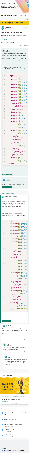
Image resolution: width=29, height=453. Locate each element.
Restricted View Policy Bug (10, 419)
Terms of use (20, 445)
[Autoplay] (12, 403)
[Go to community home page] (10, 15)
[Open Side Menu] (1, 16)
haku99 (12, 421)
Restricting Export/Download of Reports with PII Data (15, 413)
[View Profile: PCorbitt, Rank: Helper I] (2, 28)
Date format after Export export (11, 435)
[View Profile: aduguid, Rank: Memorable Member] (3, 197)
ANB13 (10, 431)
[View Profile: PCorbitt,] (3, 180)
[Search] (18, 15)
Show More (4, 39)
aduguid (7, 50)
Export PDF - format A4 (9, 429)
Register (22, 15)
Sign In (26, 15)
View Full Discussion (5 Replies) (8, 193)
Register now (4, 11)
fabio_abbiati (12, 436)
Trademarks (3, 448)
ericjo (12, 426)
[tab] (14, 403)
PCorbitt (7, 27)
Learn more (17, 23)
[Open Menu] (27, 19)
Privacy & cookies (12, 445)
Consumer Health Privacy (18, 450)
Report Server (4, 19)
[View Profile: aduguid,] (3, 50)
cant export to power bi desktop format (13, 424)
